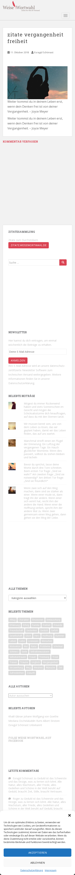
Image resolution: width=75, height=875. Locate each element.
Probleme (45, 646)
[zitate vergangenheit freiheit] (37, 82)
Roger (16, 798)
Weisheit (38, 667)
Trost (55, 656)
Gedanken (31, 630)
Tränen (13, 662)
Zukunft (31, 672)
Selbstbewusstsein (39, 651)
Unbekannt (35, 725)
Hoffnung (47, 635)
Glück (28, 635)
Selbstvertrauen (18, 656)
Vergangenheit (50, 662)
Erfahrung (15, 625)
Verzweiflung (16, 667)
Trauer (32, 656)
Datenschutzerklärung (31, 870)
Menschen (47, 641)
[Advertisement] (35, 297)
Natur (34, 646)
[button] (69, 815)
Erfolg (26, 625)
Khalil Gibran (15, 716)
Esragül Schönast (43, 52)
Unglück (35, 662)
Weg (28, 667)
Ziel (60, 667)
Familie (36, 625)
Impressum (50, 870)
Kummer (60, 635)
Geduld (44, 630)
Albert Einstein (51, 721)
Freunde (58, 625)
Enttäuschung (53, 619)
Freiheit (46, 625)
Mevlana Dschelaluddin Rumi (25, 721)
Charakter (24, 619)
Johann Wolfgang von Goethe (41, 716)
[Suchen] (63, 262)
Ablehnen (37, 862)
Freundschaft (16, 630)
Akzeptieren (37, 852)
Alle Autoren (18, 686)
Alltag (12, 619)
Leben (13, 641)
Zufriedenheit (17, 672)
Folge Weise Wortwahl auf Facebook (29, 739)
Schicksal (58, 646)
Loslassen (33, 641)
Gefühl (54, 630)
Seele (24, 651)
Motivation (15, 646)
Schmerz (14, 651)
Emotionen (37, 619)
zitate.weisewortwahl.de (28, 245)
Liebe (22, 641)
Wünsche (50, 667)
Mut (26, 646)
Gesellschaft (16, 635)
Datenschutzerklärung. (21, 383)
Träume (24, 662)
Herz (36, 635)
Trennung (44, 656)
